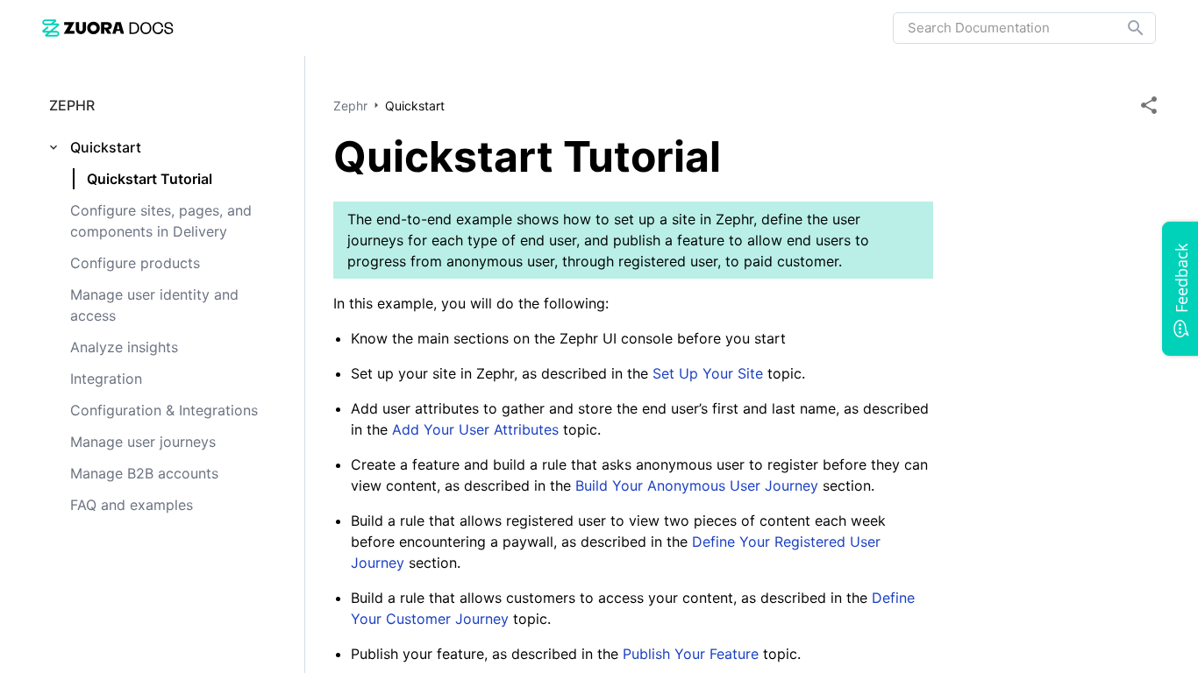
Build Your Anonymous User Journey (699, 485)
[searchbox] (1123, 28)
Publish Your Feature (693, 653)
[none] (1149, 105)
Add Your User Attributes (477, 429)
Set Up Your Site (707, 373)
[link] (108, 27)
